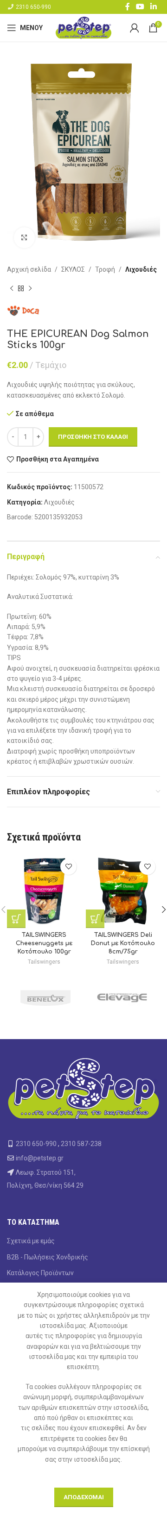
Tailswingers (44, 962)
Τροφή (105, 269)
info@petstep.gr (40, 1158)
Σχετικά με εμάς (31, 1241)
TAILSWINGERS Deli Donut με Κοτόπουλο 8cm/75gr (123, 943)
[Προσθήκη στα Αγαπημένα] (68, 867)
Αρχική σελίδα (29, 269)
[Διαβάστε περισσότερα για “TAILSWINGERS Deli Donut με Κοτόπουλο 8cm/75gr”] (95, 919)
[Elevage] (122, 997)
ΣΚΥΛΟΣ (73, 269)
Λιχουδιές (141, 269)
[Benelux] (45, 997)
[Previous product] (11, 288)
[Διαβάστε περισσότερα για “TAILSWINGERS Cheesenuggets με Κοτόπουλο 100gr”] (16, 919)
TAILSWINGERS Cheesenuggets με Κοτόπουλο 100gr (44, 943)
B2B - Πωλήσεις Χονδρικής (47, 1257)
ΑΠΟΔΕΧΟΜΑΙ (84, 1497)
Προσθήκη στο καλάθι (93, 436)
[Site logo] (83, 27)
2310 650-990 (33, 7)
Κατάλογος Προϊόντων (40, 1273)
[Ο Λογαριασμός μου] (134, 28)
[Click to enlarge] (24, 237)
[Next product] (30, 288)
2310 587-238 (81, 1143)
